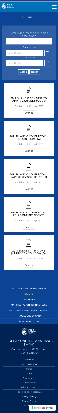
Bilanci (29, 294)
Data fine (29, 57)
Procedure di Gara (29, 316)
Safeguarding (29, 396)
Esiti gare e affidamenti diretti (29, 310)
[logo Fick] (7, 8)
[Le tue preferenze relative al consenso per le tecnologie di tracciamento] (42, 408)
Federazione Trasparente (29, 391)
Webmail (29, 359)
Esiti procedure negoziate (29, 288)
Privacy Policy (29, 401)
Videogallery (29, 382)
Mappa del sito (29, 364)
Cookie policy (29, 405)
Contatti (29, 373)
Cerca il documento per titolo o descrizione (29, 34)
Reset (34, 71)
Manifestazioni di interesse (29, 305)
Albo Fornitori (29, 321)
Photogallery (29, 378)
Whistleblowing (29, 387)
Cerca (23, 71)
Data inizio (29, 47)
